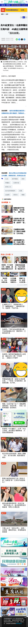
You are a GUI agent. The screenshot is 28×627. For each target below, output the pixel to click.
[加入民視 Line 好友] (14, 418)
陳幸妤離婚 (16, 5)
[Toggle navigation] (2, 2)
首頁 (3, 5)
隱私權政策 (19, 623)
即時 (8, 5)
